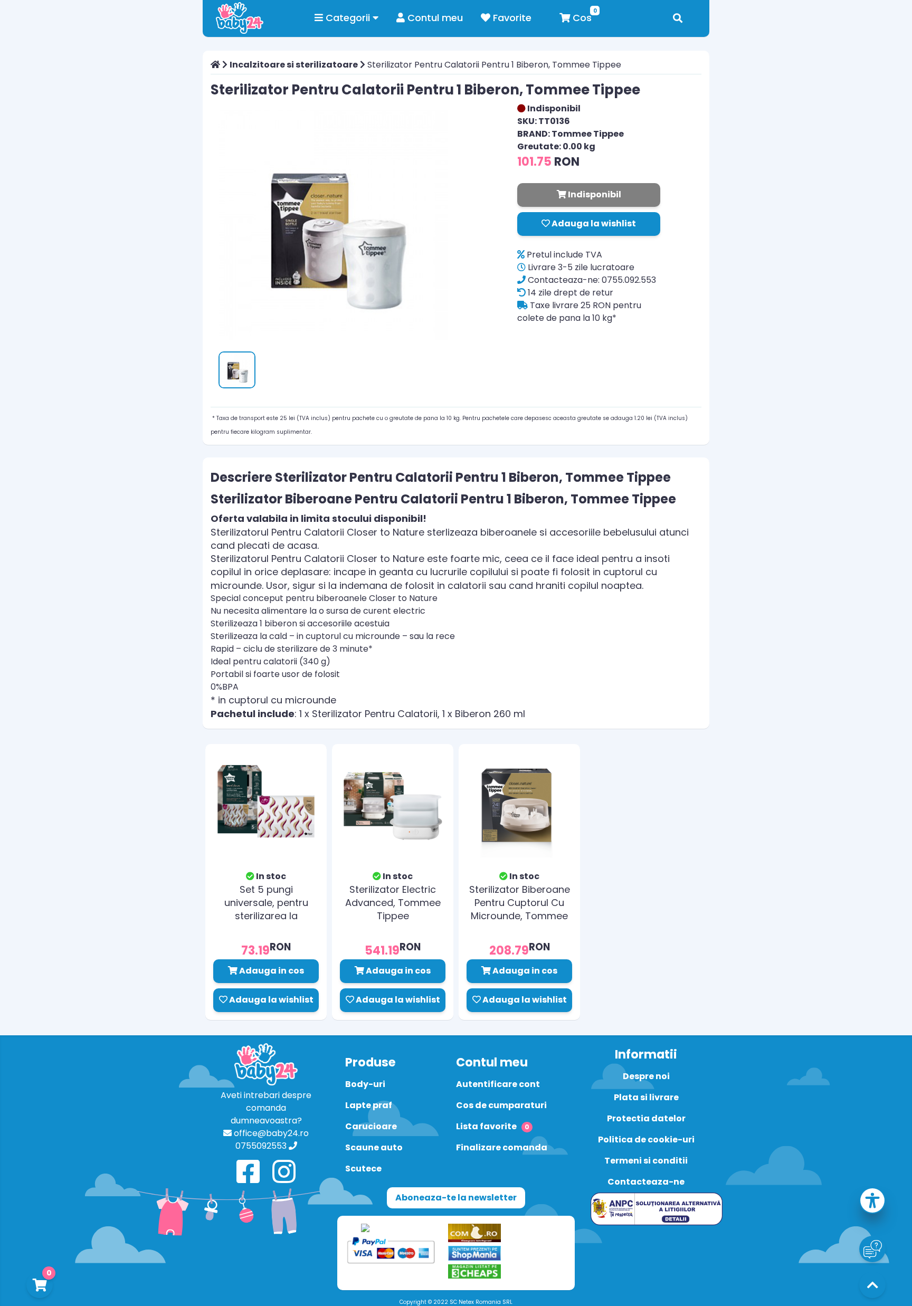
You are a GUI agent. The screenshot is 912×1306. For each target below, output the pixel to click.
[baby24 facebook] (248, 1172)
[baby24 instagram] (284, 1172)
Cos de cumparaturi (501, 1105)
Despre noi (646, 1076)
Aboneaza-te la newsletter (456, 1197)
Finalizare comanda (501, 1147)
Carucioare (371, 1126)
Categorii (348, 17)
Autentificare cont (498, 1084)
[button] (872, 1202)
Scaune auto (374, 1147)
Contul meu (434, 17)
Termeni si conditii (646, 1161)
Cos (581, 17)
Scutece (363, 1168)
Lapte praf (368, 1105)
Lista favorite (492, 1126)
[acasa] (215, 65)
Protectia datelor (646, 1118)
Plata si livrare (646, 1097)
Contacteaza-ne (646, 1182)
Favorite (510, 17)
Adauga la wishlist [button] (593, 223)
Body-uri (365, 1084)
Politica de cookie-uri (646, 1139)
